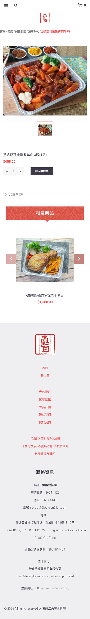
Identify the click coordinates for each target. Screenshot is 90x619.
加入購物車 (42, 171)
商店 (10, 31)
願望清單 (45, 399)
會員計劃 (45, 407)
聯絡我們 (45, 414)
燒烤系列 (33, 31)
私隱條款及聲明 (45, 453)
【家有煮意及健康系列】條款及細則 (45, 446)
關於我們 (45, 422)
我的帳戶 (45, 391)
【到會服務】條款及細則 (45, 438)
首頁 (2, 31)
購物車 (45, 375)
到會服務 (20, 31)
